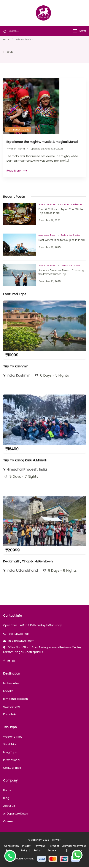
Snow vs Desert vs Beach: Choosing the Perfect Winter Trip (61, 272)
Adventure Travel (47, 204)
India (10, 375)
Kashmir (23, 375)
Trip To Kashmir (15, 366)
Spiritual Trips (12, 768)
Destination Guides (18, 129)
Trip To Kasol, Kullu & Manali (24, 460)
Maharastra (11, 683)
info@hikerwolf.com (21, 641)
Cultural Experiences (71, 204)
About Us (9, 806)
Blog (6, 798)
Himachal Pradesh (21, 469)
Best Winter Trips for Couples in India (61, 240)
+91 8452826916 (19, 634)
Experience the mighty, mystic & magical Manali (42, 142)
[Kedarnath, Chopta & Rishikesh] (44, 498)
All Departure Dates (15, 813)
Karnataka (10, 714)
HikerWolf (55, 840)
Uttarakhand (27, 570)
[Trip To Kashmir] (44, 303)
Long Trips (10, 752)
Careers (8, 821)
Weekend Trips (12, 736)
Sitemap (66, 846)
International (11, 760)
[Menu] (75, 30)
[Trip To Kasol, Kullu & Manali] (44, 397)
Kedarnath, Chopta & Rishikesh (28, 561)
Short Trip (9, 744)
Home (7, 790)
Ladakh (8, 691)
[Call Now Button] (10, 856)
